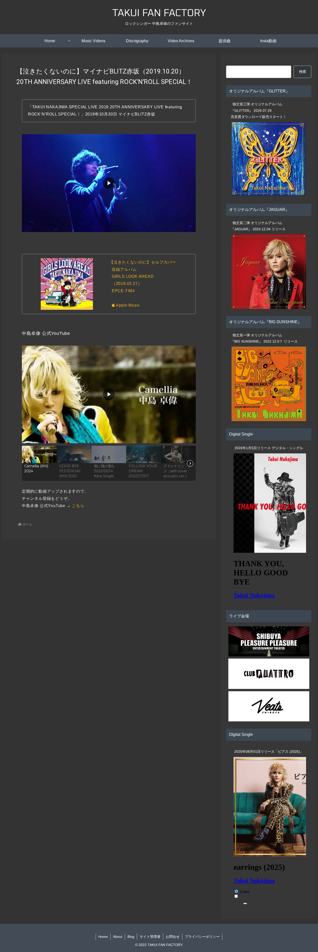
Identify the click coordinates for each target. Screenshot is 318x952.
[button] (39, 463)
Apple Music (127, 305)
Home (103, 937)
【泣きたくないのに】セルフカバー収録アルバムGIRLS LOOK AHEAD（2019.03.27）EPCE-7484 (142, 276)
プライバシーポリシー (202, 937)
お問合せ (173, 937)
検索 (230, 62)
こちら (78, 506)
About (117, 937)
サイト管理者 (150, 937)
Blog (130, 937)
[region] (108, 413)
